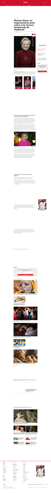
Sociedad (24, 469)
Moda (20, 5)
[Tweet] (32, 34)
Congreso (24, 466)
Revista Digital (45, 2)
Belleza (23, 5)
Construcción (25, 471)
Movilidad (24, 478)
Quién (4, 462)
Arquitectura (25, 473)
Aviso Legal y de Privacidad (30, 487)
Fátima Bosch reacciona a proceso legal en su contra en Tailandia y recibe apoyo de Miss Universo (42, 59)
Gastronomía (5, 469)
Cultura (34, 5)
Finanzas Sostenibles (26, 479)
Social (24, 477)
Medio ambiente (25, 476)
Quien (44, 484)
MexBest (4, 468)
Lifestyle (14, 474)
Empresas (14, 477)
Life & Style (14, 464)
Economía (14, 478)
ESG (13, 481)
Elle (3, 475)
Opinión (24, 468)
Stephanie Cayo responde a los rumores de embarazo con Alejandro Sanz (41, 54)
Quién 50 (44, 5)
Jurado (4, 473)
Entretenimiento (15, 465)
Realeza (12, 5)
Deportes (14, 466)
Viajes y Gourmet (5, 466)
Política (24, 464)
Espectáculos (7, 5)
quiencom (46, 484)
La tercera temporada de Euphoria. (19, 71)
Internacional (15, 479)
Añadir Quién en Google (26, 34)
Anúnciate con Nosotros (43, 487)
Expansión (14, 476)
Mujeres (4, 479)
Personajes (4, 471)
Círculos (16, 5)
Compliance (36, 487)
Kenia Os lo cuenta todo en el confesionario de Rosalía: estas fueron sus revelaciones (42, 49)
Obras (24, 470)
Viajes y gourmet (28, 5)
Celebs (4, 477)
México (24, 465)
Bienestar (4, 472)
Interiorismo (24, 474)
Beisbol (14, 471)
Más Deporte (14, 473)
